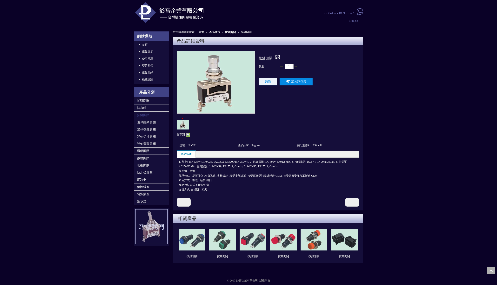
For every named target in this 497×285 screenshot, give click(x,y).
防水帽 (141, 107)
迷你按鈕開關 (146, 129)
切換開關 (143, 165)
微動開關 (143, 158)
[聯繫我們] (151, 227)
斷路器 (141, 179)
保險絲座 (143, 187)
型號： (184, 145)
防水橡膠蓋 (145, 172)
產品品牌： (244, 145)
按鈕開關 (192, 256)
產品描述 (186, 154)
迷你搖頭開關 (146, 122)
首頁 (144, 44)
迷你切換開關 (146, 136)
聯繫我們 (147, 65)
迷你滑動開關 (146, 143)
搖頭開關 (143, 100)
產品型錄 (147, 72)
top (491, 270)
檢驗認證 (147, 79)
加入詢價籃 (299, 81)
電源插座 (143, 194)
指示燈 (141, 201)
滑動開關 (143, 151)
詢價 (268, 81)
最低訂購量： (304, 145)
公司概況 (147, 58)
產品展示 (147, 51)
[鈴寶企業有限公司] (182, 12)
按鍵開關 (143, 115)
